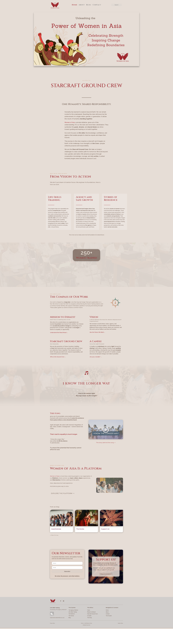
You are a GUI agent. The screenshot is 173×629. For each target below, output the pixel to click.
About (82, 5)
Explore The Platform (61, 493)
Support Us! (105, 529)
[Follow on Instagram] (63, 601)
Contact (97, 5)
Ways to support (105, 574)
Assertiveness (56, 529)
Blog (88, 5)
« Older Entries (54, 535)
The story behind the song (105, 442)
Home (74, 5)
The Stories (80, 529)
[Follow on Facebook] (61, 601)
